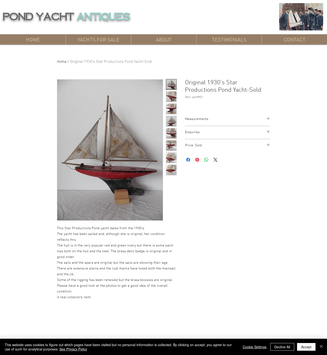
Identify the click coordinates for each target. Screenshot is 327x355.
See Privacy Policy (73, 349)
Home (62, 61)
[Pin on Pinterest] (197, 160)
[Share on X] (215, 160)
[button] (98, 39)
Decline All (282, 346)
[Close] (321, 347)
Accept (306, 346)
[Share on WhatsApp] (206, 160)
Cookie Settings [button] (254, 346)
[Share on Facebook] (188, 160)
